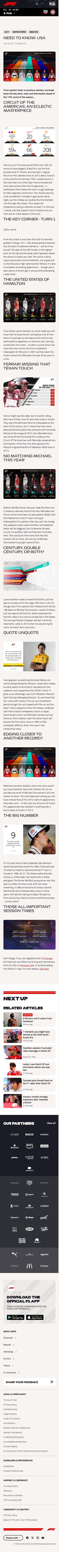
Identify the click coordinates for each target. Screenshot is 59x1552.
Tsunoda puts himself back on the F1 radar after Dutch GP (38, 1082)
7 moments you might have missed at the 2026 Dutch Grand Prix (36, 1034)
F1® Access (46, 958)
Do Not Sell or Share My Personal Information (25, 1451)
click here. (44, 968)
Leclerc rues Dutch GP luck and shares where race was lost (36, 1067)
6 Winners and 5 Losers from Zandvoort (37, 1020)
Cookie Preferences (13, 1471)
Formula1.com (27, 965)
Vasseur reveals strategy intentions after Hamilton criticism (35, 1099)
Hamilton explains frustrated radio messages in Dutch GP (37, 1049)
